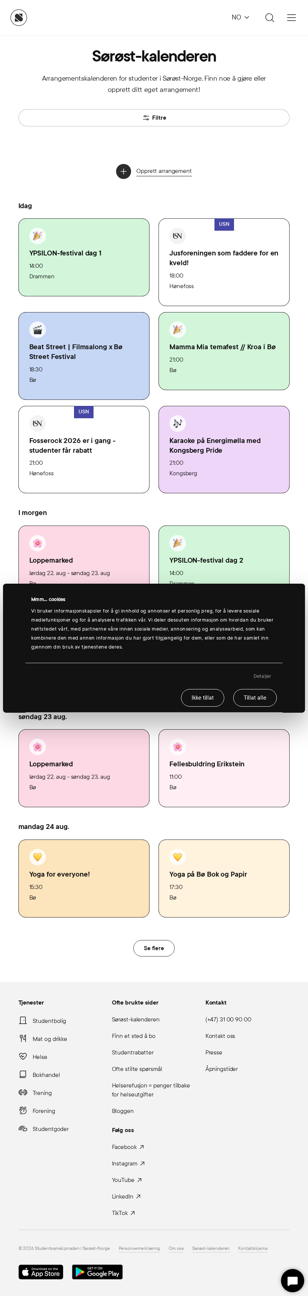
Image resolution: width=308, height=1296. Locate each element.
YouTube (123, 1179)
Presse (213, 1052)
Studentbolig (49, 1020)
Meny (291, 18)
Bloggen (123, 1110)
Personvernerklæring (139, 1248)
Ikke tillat (203, 697)
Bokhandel (46, 1074)
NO (236, 17)
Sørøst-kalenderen (136, 1019)
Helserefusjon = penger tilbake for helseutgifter (151, 1090)
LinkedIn (122, 1196)
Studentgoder (51, 1128)
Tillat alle (255, 697)
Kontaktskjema (252, 1248)
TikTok (120, 1212)
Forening (44, 1110)
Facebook (124, 1146)
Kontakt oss (220, 1035)
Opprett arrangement (164, 170)
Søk (268, 17)
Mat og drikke (50, 1038)
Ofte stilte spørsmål (137, 1068)
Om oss (176, 1248)
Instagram (124, 1163)
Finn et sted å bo (134, 1035)
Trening (42, 1092)
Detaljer (262, 676)
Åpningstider (221, 1068)
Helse (40, 1056)
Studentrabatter (133, 1052)
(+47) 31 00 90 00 (228, 1019)
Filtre (159, 118)
